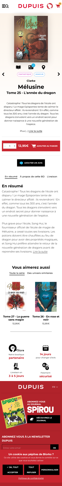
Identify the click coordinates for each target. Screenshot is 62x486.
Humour (39, 74)
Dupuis (31, 6)
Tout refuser (31, 470)
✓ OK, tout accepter (12, 470)
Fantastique (25, 74)
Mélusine (31, 86)
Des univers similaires (40, 273)
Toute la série (17, 273)
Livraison (52, 176)
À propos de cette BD (32, 176)
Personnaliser (49, 470)
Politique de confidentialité (31, 478)
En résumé (11, 176)
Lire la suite (35, 131)
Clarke (31, 80)
